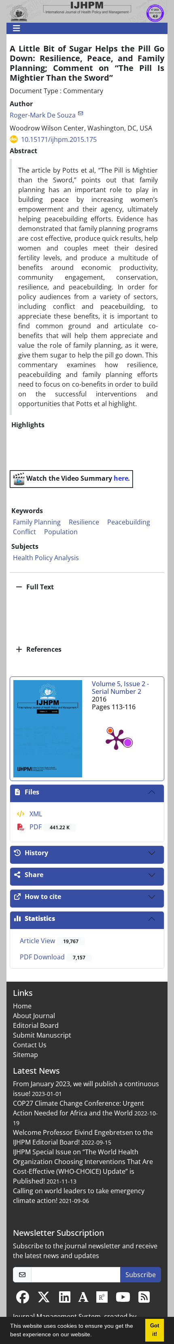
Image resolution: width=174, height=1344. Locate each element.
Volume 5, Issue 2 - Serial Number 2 (120, 687)
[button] (94, 1335)
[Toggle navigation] (84, 28)
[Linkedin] (64, 1299)
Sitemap (25, 1054)
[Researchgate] (102, 1299)
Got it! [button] (154, 1330)
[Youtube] (123, 1299)
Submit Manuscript (42, 1035)
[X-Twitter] (43, 1299)
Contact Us (30, 1044)
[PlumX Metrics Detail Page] (116, 739)
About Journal (34, 1015)
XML (35, 813)
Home (22, 1006)
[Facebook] (22, 1299)
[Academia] (83, 1299)
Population (61, 531)
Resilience (84, 522)
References (43, 649)
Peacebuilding (128, 522)
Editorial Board (36, 1025)
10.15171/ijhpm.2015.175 (59, 139)
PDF (49, 826)
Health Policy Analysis (46, 557)
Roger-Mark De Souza (43, 115)
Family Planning (37, 522)
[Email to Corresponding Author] (80, 113)
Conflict (24, 531)
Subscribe (140, 1274)
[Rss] (144, 1299)
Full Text (39, 586)
